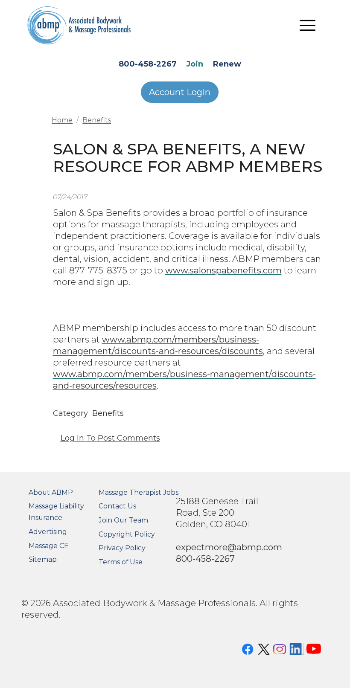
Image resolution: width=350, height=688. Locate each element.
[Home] (79, 25)
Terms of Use (121, 562)
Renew (227, 64)
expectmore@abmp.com (229, 547)
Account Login (179, 92)
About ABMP (51, 492)
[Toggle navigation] (307, 25)
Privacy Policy (122, 548)
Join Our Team (123, 520)
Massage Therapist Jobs (138, 492)
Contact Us (117, 506)
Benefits (96, 120)
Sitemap (43, 559)
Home (62, 120)
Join (194, 64)
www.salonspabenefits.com (223, 270)
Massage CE (49, 546)
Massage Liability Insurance (56, 512)
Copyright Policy (127, 534)
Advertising (48, 532)
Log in (72, 438)
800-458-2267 (148, 64)
